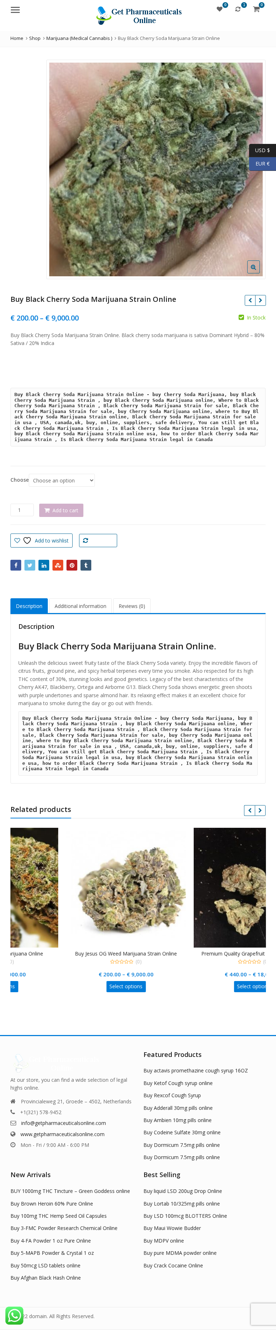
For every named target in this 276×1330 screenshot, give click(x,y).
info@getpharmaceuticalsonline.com (63, 1123)
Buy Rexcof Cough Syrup (172, 1095)
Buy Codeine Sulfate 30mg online (182, 1132)
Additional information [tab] (80, 606)
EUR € (259, 163)
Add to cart (65, 510)
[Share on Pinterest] (71, 565)
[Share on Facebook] (15, 565)
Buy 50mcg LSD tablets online (45, 1265)
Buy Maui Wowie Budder (172, 1228)
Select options (39, 986)
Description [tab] (29, 606)
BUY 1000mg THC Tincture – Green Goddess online (70, 1191)
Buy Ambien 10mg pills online (177, 1120)
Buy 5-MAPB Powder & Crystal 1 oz (52, 1252)
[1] (237, 9)
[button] (259, 272)
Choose (19, 479)
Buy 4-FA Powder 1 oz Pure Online (50, 1240)
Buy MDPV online (163, 1240)
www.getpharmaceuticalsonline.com (62, 1134)
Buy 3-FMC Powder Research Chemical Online (64, 1228)
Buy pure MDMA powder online (180, 1252)
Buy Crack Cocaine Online (173, 1265)
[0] (219, 9)
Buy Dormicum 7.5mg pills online (181, 1144)
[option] (156, 169)
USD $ (259, 150)
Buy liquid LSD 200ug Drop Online (182, 1191)
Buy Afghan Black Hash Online (45, 1277)
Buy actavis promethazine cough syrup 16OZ (195, 1070)
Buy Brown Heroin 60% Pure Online (51, 1203)
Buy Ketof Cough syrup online (178, 1083)
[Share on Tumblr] (85, 565)
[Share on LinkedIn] (43, 565)
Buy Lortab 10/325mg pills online (181, 1203)
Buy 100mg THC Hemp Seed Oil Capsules (58, 1215)
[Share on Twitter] (29, 565)
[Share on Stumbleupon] (57, 565)
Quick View (43, 953)
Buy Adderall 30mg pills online (178, 1107)
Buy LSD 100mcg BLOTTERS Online (185, 1215)
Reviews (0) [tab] (132, 606)
